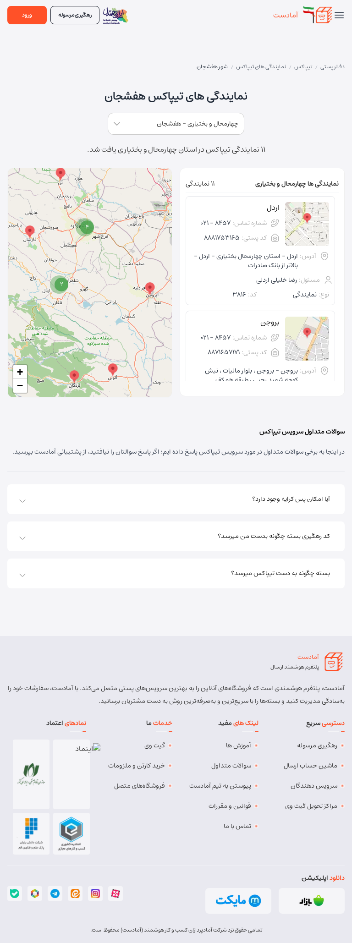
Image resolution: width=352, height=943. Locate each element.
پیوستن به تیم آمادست (220, 785)
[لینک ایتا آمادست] (75, 893)
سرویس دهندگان (314, 785)
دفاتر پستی (332, 66)
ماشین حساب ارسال (310, 765)
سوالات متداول (231, 765)
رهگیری (75, 15)
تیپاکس (303, 66)
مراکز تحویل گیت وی (311, 805)
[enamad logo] (71, 774)
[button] (150, 289)
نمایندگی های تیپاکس (261, 66)
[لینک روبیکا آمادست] (35, 893)
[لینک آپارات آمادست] (115, 893)
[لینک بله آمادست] (14, 893)
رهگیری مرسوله (317, 745)
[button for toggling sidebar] (339, 15)
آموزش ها (238, 745)
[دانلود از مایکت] (238, 901)
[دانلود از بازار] (312, 901)
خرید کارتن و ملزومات (136, 765)
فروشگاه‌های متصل (139, 785)
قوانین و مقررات (230, 805)
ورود (27, 15)
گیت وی (154, 745)
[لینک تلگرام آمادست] (55, 893)
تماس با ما (237, 826)
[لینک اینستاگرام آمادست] (95, 893)
